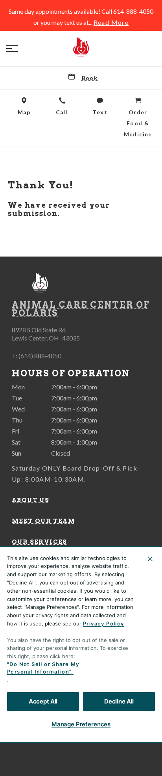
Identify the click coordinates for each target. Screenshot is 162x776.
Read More (111, 22)
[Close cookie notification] (150, 559)
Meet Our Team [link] (43, 521)
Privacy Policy (103, 623)
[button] (12, 48)
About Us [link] (30, 500)
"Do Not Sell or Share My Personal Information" (43, 668)
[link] (81, 47)
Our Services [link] (39, 541)
